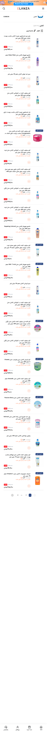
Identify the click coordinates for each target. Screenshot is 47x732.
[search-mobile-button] (4, 8)
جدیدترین (29, 31)
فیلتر (38, 31)
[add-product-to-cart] (29, 48)
